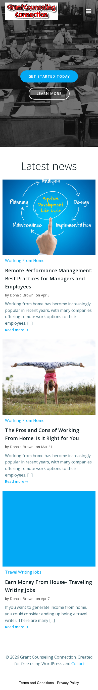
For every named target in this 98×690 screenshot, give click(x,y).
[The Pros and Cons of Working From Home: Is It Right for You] (49, 376)
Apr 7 (45, 598)
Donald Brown (21, 295)
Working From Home (24, 260)
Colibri (77, 663)
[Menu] (88, 11)
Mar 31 (47, 446)
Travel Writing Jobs (23, 572)
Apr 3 (45, 295)
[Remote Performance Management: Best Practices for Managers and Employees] (49, 217)
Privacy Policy (68, 683)
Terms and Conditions (36, 683)
